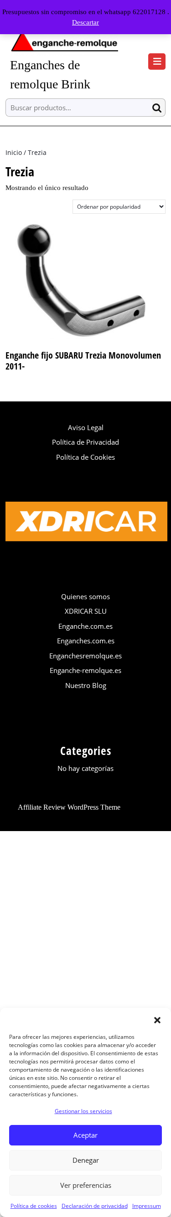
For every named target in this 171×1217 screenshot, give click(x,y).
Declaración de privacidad (95, 1206)
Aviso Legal (86, 427)
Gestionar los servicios (83, 1111)
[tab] (157, 61)
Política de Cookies (85, 457)
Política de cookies (33, 1206)
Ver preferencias (85, 1185)
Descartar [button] (85, 22)
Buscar (158, 108)
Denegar (86, 1160)
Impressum (146, 1206)
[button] (157, 1019)
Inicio (13, 152)
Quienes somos (85, 596)
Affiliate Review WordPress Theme (69, 807)
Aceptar (85, 1135)
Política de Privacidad (85, 442)
